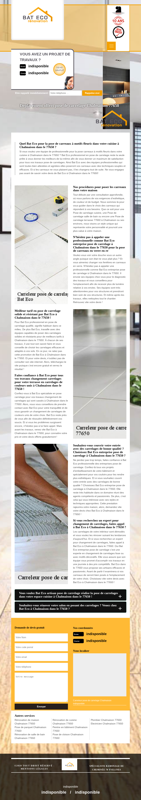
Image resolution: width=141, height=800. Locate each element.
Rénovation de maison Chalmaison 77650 (27, 722)
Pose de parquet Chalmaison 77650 (30, 729)
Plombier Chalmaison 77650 (106, 720)
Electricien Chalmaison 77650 (107, 723)
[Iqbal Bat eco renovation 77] (73, 761)
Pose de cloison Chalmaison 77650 (68, 736)
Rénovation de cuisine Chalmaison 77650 (65, 722)
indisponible (96, 634)
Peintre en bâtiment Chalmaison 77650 (70, 729)
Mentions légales (34, 769)
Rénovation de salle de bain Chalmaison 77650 (30, 736)
